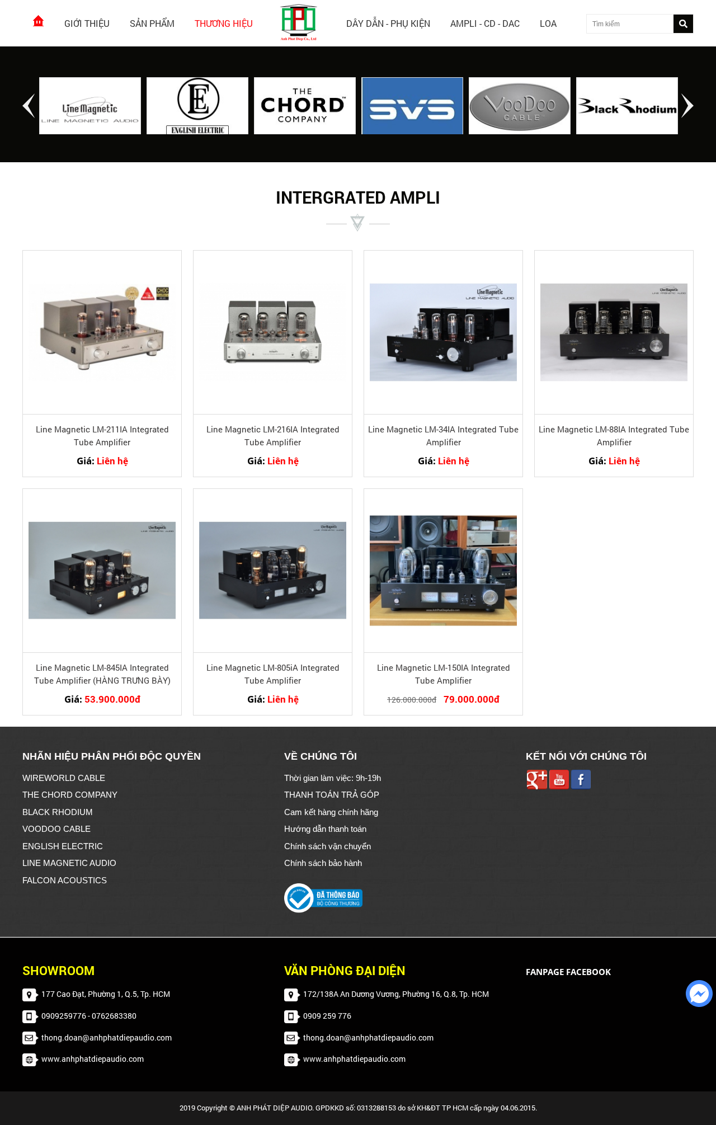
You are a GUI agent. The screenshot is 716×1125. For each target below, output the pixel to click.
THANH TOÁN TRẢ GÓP (331, 794)
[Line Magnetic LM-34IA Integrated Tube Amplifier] (443, 332)
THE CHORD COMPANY (69, 794)
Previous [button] (28, 105)
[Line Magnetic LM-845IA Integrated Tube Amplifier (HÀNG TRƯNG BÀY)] (102, 571)
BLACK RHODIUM (57, 812)
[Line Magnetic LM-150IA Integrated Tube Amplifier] (443, 571)
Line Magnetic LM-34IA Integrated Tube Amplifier (443, 435)
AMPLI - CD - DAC (485, 23)
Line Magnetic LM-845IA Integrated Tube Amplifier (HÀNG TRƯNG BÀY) (102, 674)
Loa (548, 23)
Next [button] (687, 105)
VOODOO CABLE (56, 829)
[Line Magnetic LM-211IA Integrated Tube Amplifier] (102, 332)
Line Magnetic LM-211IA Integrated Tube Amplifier (102, 435)
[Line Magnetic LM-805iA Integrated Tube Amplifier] (272, 571)
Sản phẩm (152, 23)
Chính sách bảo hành (323, 863)
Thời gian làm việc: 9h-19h (332, 778)
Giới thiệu (87, 23)
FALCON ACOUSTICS (64, 880)
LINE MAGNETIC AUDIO (69, 863)
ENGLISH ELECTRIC (62, 846)
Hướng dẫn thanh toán (325, 829)
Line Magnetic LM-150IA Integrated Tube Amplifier (443, 674)
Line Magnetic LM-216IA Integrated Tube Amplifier (273, 435)
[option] (90, 106)
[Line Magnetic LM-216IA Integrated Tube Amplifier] (272, 332)
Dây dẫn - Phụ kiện (388, 23)
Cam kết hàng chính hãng (331, 812)
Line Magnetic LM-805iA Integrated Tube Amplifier (273, 674)
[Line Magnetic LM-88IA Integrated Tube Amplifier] (613, 332)
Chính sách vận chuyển (327, 846)
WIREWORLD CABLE (63, 778)
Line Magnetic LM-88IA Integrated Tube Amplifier (614, 435)
